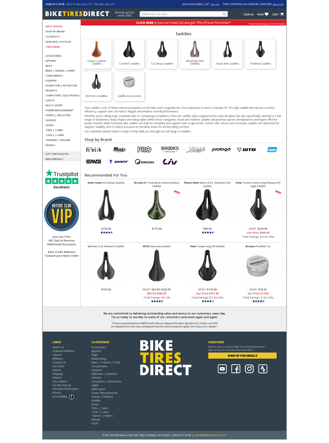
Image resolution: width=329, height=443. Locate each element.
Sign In (249, 14)
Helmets (51, 90)
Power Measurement (59, 110)
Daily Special (54, 26)
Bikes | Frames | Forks (60, 70)
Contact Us (59, 362)
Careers (57, 355)
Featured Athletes (63, 351)
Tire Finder (53, 47)
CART (275, 14)
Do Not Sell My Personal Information (65, 387)
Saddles (51, 120)
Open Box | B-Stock (58, 41)
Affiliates (57, 358)
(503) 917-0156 (55, 4)
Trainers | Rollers (58, 140)
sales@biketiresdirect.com (210, 435)
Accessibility (59, 396)
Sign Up (215, 4)
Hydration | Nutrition (61, 85)
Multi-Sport (54, 105)
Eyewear (51, 80)
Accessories (54, 56)
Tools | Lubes (55, 135)
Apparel (51, 60)
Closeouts (53, 36)
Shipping (199, 326)
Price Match (59, 381)
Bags (49, 65)
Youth (95, 423)
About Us (58, 347)
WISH (260, 14)
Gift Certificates (57, 154)
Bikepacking (98, 358)
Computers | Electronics (63, 95)
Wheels (50, 145)
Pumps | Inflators (58, 115)
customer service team (104, 131)
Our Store (58, 366)
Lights (50, 100)
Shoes (50, 125)
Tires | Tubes (54, 130)
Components (54, 75)
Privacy (56, 392)
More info (278, 4)
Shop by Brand (55, 31)
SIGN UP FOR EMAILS (242, 355)
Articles (56, 370)
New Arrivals (54, 159)
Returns (57, 377)
